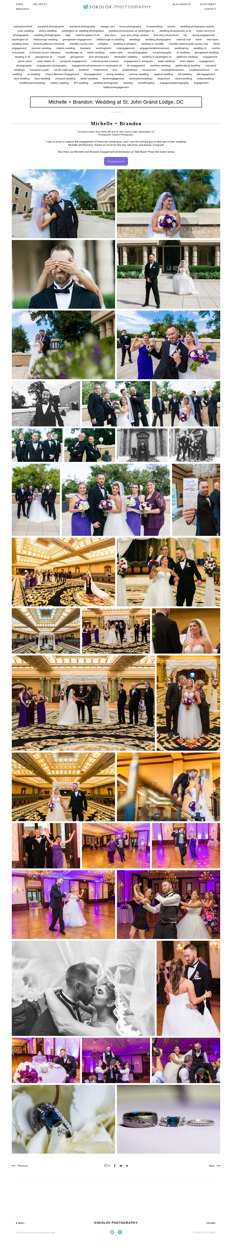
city (185, 35)
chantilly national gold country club (189, 43)
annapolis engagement (73, 61)
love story (111, 35)
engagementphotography (175, 82)
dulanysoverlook (23, 26)
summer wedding (42, 48)
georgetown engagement (77, 39)
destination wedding (126, 56)
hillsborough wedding (45, 39)
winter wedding (89, 78)
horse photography (130, 26)
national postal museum (105, 61)
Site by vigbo (116, 1243)
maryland (85, 48)
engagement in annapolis (139, 61)
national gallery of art (88, 35)
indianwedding (205, 78)
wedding (128, 82)
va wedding (34, 74)
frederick (84, 69)
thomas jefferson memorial (49, 43)
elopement (164, 78)
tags (68, 35)
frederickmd (101, 69)
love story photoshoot (166, 35)
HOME (19, 4)
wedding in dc (23, 56)
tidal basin (212, 39)
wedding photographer (158, 39)
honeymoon (149, 69)
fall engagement (206, 74)
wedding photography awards (197, 26)
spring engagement (203, 35)
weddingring (182, 48)
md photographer (138, 52)
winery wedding (48, 30)
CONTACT (210, 9)
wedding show (20, 43)
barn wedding (43, 78)
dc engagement (136, 65)
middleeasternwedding (32, 82)
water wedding (166, 61)
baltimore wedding (187, 56)
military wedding (59, 82)
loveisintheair (130, 69)
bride (199, 39)
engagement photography (52, 65)
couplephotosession (173, 69)
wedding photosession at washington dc (132, 30)
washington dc (20, 39)
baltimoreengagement (116, 87)
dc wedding (183, 52)
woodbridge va (74, 52)
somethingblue (147, 82)
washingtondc (104, 48)
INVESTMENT (208, 4)
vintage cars (107, 26)
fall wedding (185, 74)
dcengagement (93, 74)
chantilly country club (81, 43)
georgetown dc (44, 56)
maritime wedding (160, 65)
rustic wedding (25, 30)
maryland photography (82, 26)
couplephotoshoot (199, 69)
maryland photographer (51, 26)
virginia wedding (66, 48)
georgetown (77, 56)
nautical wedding (164, 74)
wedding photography (106, 82)
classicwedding (184, 78)
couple (62, 56)
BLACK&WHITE (182, 4)
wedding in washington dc (157, 56)
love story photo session (135, 35)
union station (187, 61)
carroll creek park (64, 69)
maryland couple (39, 69)
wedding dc (200, 48)
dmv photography (99, 56)
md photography (162, 52)
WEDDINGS (23, 9)
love (115, 69)
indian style (116, 52)
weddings (135, 39)
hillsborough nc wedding (111, 39)
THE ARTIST (40, 4)
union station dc (46, 61)
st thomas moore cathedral (45, 52)
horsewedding (154, 26)
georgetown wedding (207, 52)
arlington (103, 43)
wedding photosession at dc (176, 30)
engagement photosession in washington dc (97, 65)
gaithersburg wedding (188, 65)
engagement (201, 82)
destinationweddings (141, 78)
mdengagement (126, 48)
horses (171, 26)
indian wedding (96, 52)
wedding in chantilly (152, 43)
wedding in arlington (125, 43)
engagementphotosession (155, 48)
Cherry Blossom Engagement (62, 74)
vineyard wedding (65, 78)
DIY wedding (81, 82)
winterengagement (114, 78)
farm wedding (22, 78)
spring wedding (115, 74)
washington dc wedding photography (83, 30)
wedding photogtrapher (47, 35)
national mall (184, 39)
